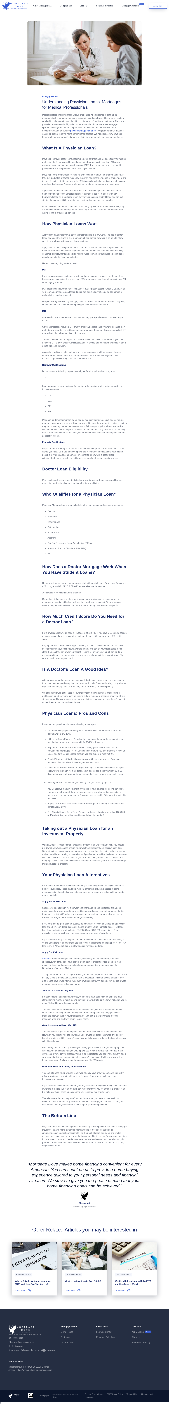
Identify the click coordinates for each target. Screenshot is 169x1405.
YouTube (50, 1350)
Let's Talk (84, 6)
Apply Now (157, 6)
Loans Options (68, 1342)
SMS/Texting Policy (115, 1394)
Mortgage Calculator (130, 6)
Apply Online (138, 1332)
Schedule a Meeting (104, 6)
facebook (15, 1350)
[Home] (15, 1395)
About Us (136, 1337)
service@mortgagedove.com (23, 1342)
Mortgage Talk (66, 6)
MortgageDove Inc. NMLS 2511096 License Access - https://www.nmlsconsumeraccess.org (30, 1368)
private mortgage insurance (83, 131)
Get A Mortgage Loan (42, 6)
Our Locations (17, 1346)
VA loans (46, 959)
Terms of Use (132, 1394)
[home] (15, 6)
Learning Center (103, 1332)
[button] (42, 6)
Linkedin (38, 1350)
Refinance (66, 1337)
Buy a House (67, 1332)
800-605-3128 (17, 1338)
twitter (27, 1350)
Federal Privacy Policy (94, 1394)
